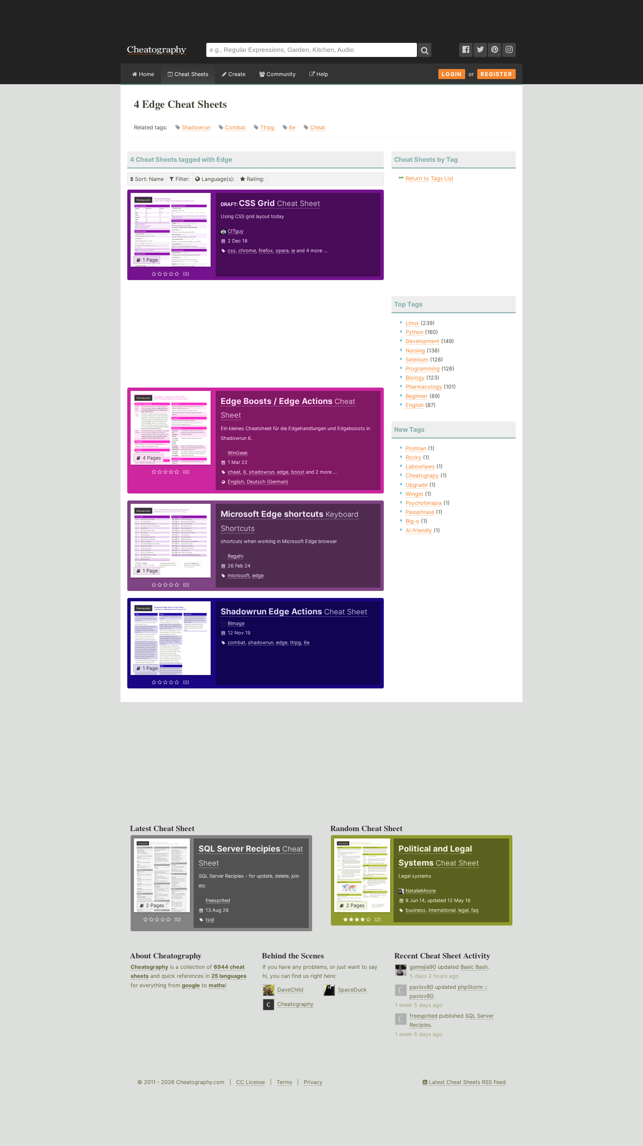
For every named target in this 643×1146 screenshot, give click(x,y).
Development (422, 341)
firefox (266, 250)
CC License (250, 1082)
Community (280, 74)
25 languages (228, 975)
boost (297, 472)
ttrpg (295, 642)
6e (292, 127)
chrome (247, 250)
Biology (415, 377)
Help (321, 74)
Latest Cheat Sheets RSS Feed (466, 1082)
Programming (423, 368)
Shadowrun (196, 127)
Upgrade (417, 484)
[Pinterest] (494, 50)
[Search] (424, 50)
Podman (416, 448)
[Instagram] (509, 50)
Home (145, 74)
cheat (234, 472)
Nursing (415, 350)
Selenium (417, 359)
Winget (414, 493)
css (232, 250)
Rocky (413, 457)
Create (236, 74)
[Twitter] (480, 50)
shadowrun (261, 472)
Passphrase (420, 512)
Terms (284, 1082)
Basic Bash (474, 966)
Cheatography (149, 966)
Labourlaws (420, 466)
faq (475, 910)
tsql (210, 919)
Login (452, 74)
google (191, 985)
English (236, 481)
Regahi (235, 556)
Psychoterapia (424, 502)
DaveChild (290, 989)
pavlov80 (421, 987)
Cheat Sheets (190, 74)
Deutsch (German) (267, 481)
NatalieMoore (421, 890)
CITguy (235, 231)
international (441, 910)
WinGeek (238, 453)
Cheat (317, 127)
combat (236, 642)
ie (293, 250)
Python (414, 332)
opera (282, 250)
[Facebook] (466, 50)
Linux (412, 323)
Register (496, 74)
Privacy (313, 1082)
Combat (235, 127)
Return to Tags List (429, 178)
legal (463, 910)
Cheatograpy (422, 475)
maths (217, 985)
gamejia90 (423, 966)
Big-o (412, 521)
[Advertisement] (321, 18)
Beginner (417, 396)
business (416, 910)
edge (282, 472)
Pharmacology (424, 386)
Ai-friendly (419, 530)
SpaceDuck (352, 989)
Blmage (236, 623)
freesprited (218, 900)
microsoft (238, 575)
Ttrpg (267, 127)
